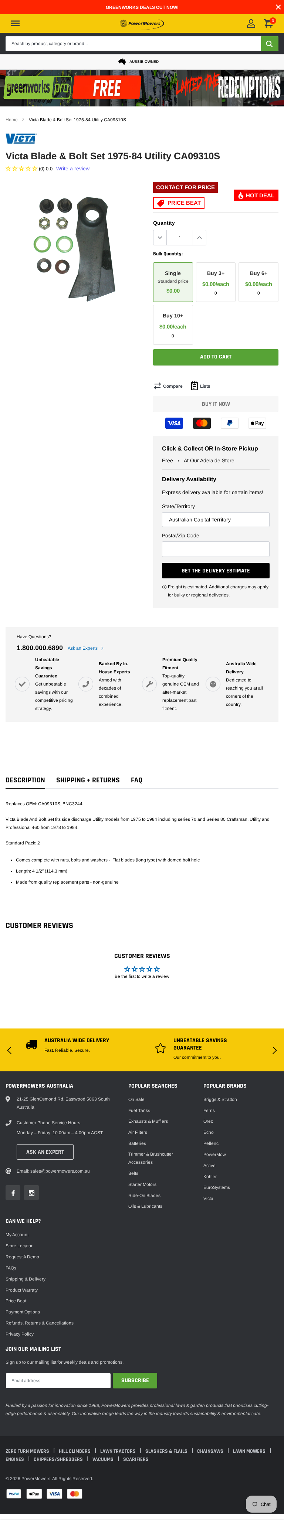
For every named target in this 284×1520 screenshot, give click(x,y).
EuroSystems (216, 1187)
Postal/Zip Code (180, 535)
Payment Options (23, 1312)
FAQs (11, 1268)
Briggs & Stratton (220, 1099)
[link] (13, 1192)
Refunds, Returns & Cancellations (40, 1323)
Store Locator (19, 1245)
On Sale (136, 1099)
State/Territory (178, 506)
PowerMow (214, 1154)
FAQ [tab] (136, 780)
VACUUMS (103, 1459)
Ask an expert (45, 1152)
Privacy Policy (20, 1334)
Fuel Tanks (139, 1110)
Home (12, 119)
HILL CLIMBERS (75, 1451)
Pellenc (211, 1143)
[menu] (15, 23)
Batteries (137, 1143)
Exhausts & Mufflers (148, 1121)
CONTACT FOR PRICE (185, 187)
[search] (269, 43)
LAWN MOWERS (250, 1451)
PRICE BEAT (183, 203)
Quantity (164, 223)
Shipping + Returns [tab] (88, 780)
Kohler (210, 1176)
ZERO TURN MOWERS (28, 1451)
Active (209, 1165)
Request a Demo (22, 1256)
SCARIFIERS (136, 1459)
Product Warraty (22, 1290)
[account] (251, 23)
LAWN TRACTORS (118, 1451)
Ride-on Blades (144, 1195)
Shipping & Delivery (25, 1279)
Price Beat (16, 1300)
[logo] (142, 23)
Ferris (209, 1110)
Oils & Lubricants (145, 1206)
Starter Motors (142, 1184)
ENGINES (15, 1459)
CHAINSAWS (210, 1451)
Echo (208, 1132)
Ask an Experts (83, 648)
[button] (22, 168)
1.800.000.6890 (40, 648)
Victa (208, 1198)
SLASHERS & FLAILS (167, 1451)
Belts (133, 1173)
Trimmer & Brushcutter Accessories (150, 1158)
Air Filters (137, 1132)
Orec (208, 1121)
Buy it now (216, 404)
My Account (17, 1234)
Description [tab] (25, 780)
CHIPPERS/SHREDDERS (59, 1459)
